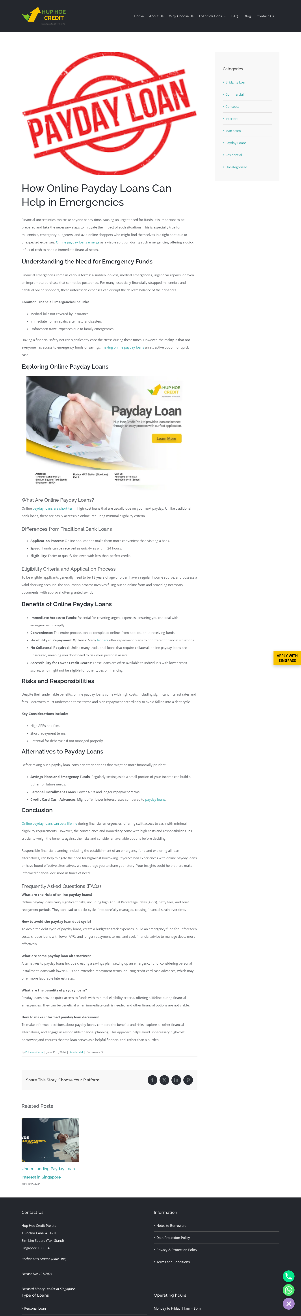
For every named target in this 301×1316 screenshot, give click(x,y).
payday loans (155, 799)
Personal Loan (35, 1308)
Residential (76, 1052)
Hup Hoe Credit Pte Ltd (39, 1225)
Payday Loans (235, 143)
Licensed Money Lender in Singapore (48, 1288)
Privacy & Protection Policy (176, 1249)
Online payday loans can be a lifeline (49, 823)
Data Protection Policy (173, 1237)
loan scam (233, 130)
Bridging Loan (236, 82)
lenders (102, 640)
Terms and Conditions (173, 1262)
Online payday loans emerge (77, 242)
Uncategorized (236, 167)
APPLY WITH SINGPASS (287, 658)
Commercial (234, 94)
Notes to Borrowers (171, 1225)
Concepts (232, 106)
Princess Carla (34, 1052)
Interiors (231, 118)
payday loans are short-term (54, 508)
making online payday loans (123, 347)
